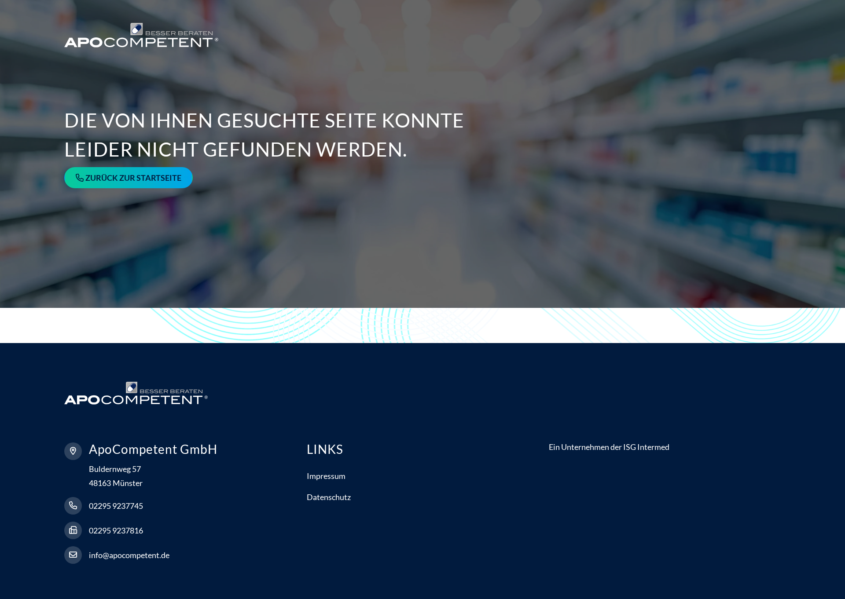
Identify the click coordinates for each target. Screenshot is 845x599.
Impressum (326, 476)
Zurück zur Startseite (133, 178)
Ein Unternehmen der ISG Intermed (609, 447)
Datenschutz (329, 497)
